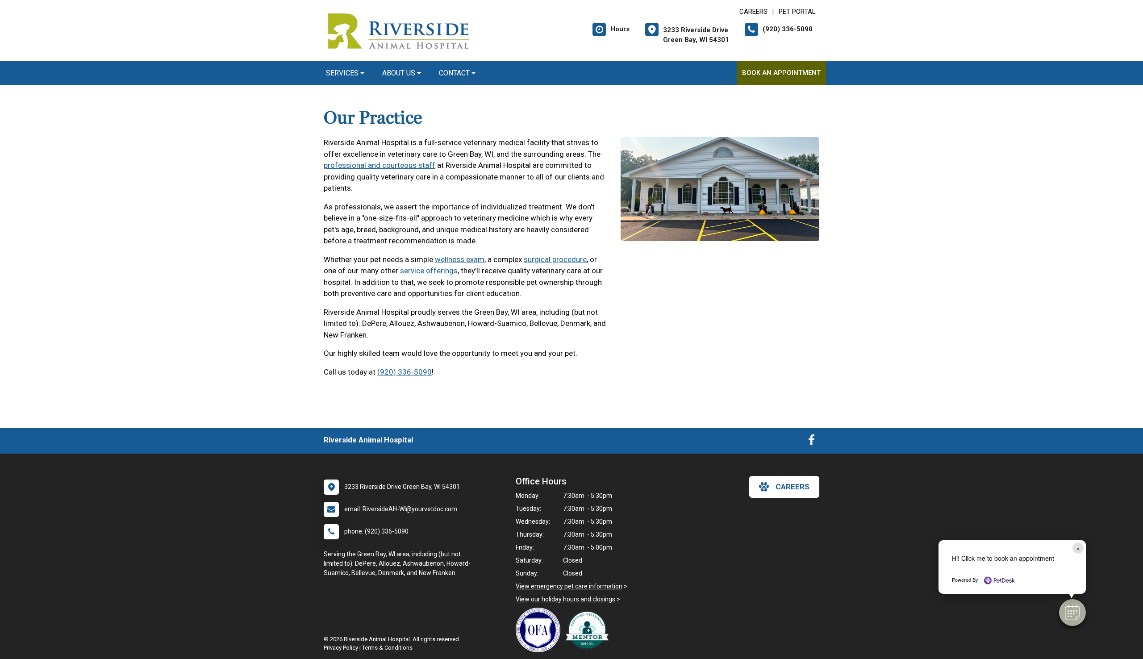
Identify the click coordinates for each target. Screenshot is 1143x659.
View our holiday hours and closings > (568, 599)
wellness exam (459, 259)
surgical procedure (555, 259)
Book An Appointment (781, 73)
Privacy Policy (341, 647)
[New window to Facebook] (811, 442)
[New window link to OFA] (540, 630)
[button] (1072, 612)
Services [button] (343, 73)
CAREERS (753, 12)
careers (792, 486)
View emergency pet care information (569, 586)
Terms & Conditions (387, 647)
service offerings (429, 270)
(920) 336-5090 (404, 371)
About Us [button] (399, 73)
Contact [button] (455, 73)
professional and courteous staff (379, 165)
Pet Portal (797, 12)
